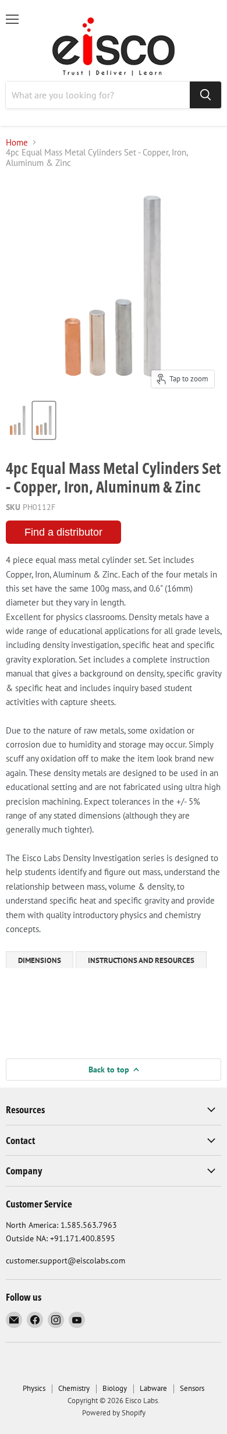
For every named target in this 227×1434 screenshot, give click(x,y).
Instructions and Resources (141, 960)
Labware (153, 1388)
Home (17, 142)
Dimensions (39, 960)
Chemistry (74, 1388)
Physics (34, 1388)
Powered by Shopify (114, 1413)
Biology (114, 1388)
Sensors (192, 1388)
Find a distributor (63, 532)
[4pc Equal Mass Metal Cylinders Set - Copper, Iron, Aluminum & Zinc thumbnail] (17, 420)
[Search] (205, 95)
